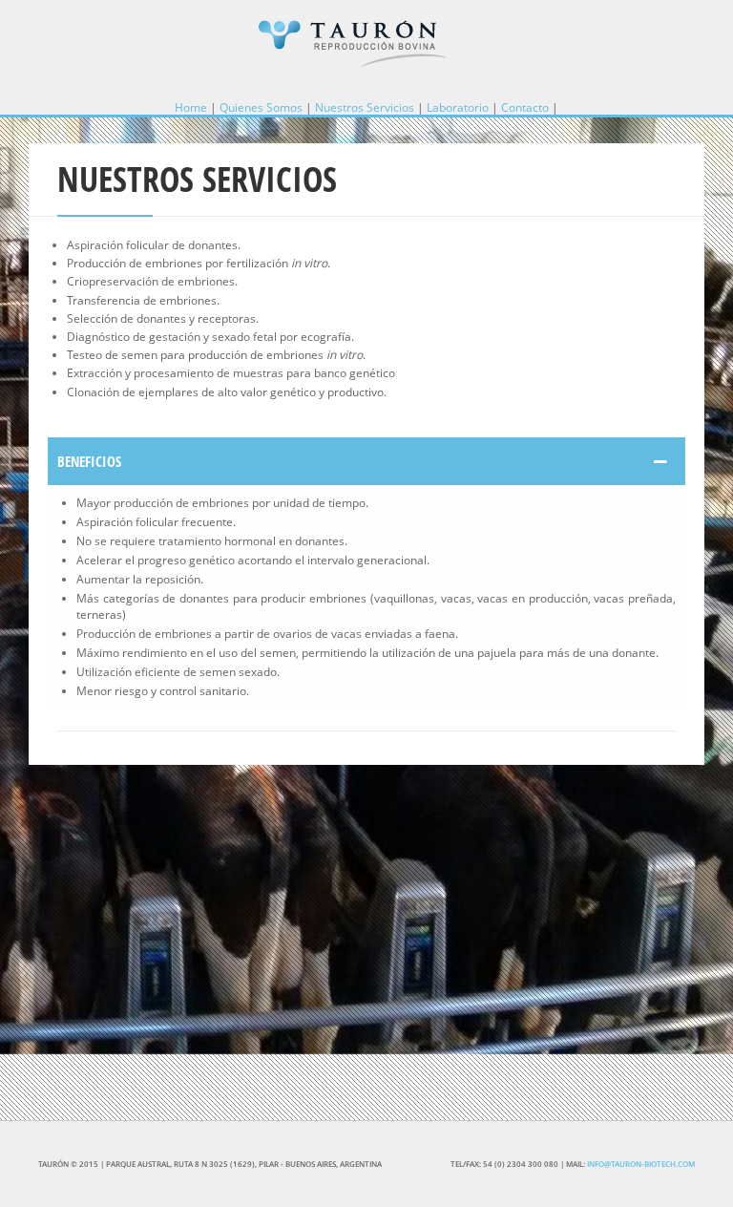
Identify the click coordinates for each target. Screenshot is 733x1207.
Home (191, 107)
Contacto (525, 107)
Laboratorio (458, 107)
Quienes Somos (261, 107)
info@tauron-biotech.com (641, 1163)
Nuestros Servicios (364, 107)
